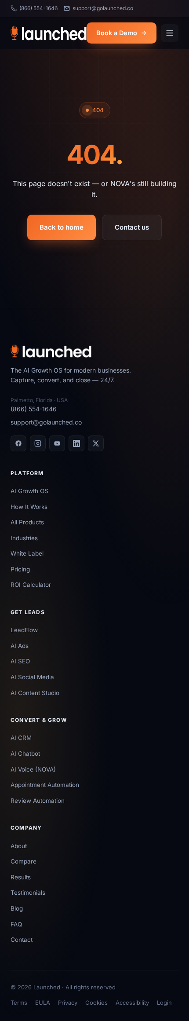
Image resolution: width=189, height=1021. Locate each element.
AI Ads (20, 645)
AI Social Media (32, 677)
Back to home (62, 227)
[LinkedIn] (76, 443)
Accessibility (132, 1002)
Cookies (96, 1002)
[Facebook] (18, 443)
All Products (27, 522)
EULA (42, 1002)
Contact (22, 939)
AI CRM (21, 737)
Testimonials (28, 892)
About (19, 845)
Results (21, 877)
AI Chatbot (25, 753)
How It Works (29, 506)
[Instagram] (38, 443)
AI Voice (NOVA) (33, 769)
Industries (24, 538)
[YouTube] (57, 443)
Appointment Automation (45, 784)
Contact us (132, 227)
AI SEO (20, 661)
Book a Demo (116, 33)
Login (164, 1002)
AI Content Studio (35, 692)
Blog (17, 908)
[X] (96, 443)
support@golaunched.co (103, 8)
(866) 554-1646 (38, 8)
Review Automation (38, 800)
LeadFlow (24, 629)
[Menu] (169, 33)
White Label (27, 553)
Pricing (20, 569)
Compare (23, 861)
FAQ (16, 924)
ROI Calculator (31, 584)
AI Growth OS (29, 490)
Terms (19, 1002)
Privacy (67, 1002)
